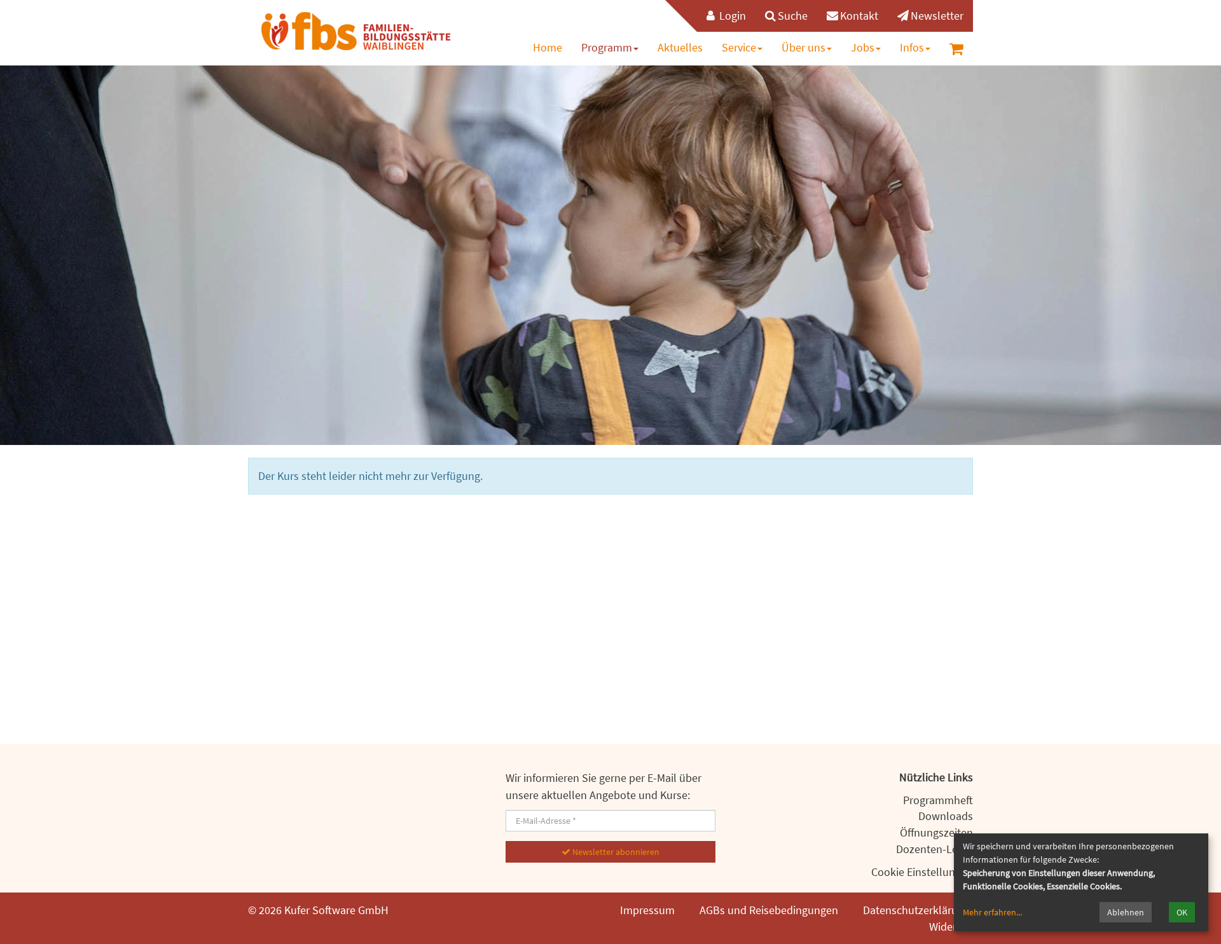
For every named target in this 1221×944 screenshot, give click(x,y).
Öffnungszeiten (936, 832)
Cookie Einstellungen (922, 872)
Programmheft (938, 800)
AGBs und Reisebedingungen (769, 910)
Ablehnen (1125, 912)
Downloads (945, 816)
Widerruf (949, 926)
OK (1181, 912)
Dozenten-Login (934, 849)
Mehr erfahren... (992, 912)
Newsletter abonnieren (614, 852)
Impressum (647, 910)
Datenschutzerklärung (916, 910)
